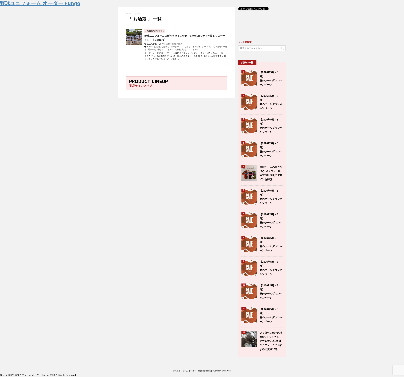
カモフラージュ (193, 46)
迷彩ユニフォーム (165, 49)
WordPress (226, 371)
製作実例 (152, 49)
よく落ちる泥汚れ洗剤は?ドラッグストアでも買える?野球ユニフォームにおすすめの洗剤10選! (271, 341)
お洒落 (157, 46)
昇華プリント (208, 46)
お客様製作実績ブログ (172, 44)
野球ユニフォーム (190, 49)
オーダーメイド (178, 46)
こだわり (165, 46)
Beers (150, 46)
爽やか (219, 46)
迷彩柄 (178, 49)
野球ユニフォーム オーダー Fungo (40, 3)
